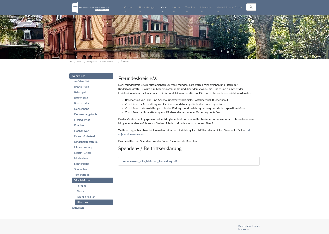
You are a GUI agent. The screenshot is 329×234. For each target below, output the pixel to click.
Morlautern (81, 158)
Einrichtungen (147, 7)
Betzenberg (81, 98)
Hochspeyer (81, 131)
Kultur (176, 7)
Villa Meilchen (82, 180)
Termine (190, 7)
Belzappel (80, 92)
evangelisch (78, 76)
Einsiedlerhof (82, 120)
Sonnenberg (81, 163)
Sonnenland (81, 169)
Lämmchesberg (83, 147)
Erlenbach (80, 125)
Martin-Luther (82, 152)
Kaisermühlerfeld (84, 136)
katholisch (77, 207)
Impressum (243, 229)
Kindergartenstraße (86, 142)
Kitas (164, 7)
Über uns (205, 7)
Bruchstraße (81, 103)
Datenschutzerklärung (249, 226)
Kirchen (128, 7)
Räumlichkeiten (86, 196)
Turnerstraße (81, 174)
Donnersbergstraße (85, 114)
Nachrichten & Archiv (229, 7)
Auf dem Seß (82, 81)
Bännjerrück (81, 87)
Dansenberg (81, 109)
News (80, 191)
